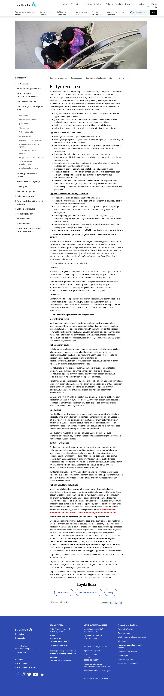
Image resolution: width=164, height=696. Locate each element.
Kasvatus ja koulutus (44, 13)
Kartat (154, 4)
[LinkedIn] (121, 602)
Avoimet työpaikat (125, 629)
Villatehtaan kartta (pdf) (127, 651)
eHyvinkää (122, 641)
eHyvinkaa (141, 4)
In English (19, 634)
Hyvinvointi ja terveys (81, 13)
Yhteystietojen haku (59, 645)
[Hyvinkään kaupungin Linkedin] (42, 674)
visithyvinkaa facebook (25, 667)
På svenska (20, 638)
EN (148, 7)
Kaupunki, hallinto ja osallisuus (115, 13)
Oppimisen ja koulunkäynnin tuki (99, 78)
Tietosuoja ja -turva (126, 659)
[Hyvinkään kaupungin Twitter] (29, 674)
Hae (153, 12)
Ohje (78, 4)
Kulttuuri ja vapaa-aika (61, 13)
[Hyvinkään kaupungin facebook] (18, 674)
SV (156, 7)
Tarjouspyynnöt (124, 633)
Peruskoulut (63, 592)
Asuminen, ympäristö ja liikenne (25, 13)
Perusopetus (21, 77)
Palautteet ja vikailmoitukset (118, 4)
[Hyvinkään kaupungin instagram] (24, 674)
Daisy (110, 592)
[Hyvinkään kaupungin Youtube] (36, 674)
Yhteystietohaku (93, 4)
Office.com (21, 652)
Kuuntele (66, 4)
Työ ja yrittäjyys (96, 13)
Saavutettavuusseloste (127, 663)
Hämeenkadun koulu (88, 592)
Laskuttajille (123, 655)
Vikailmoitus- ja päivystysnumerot (132, 637)
